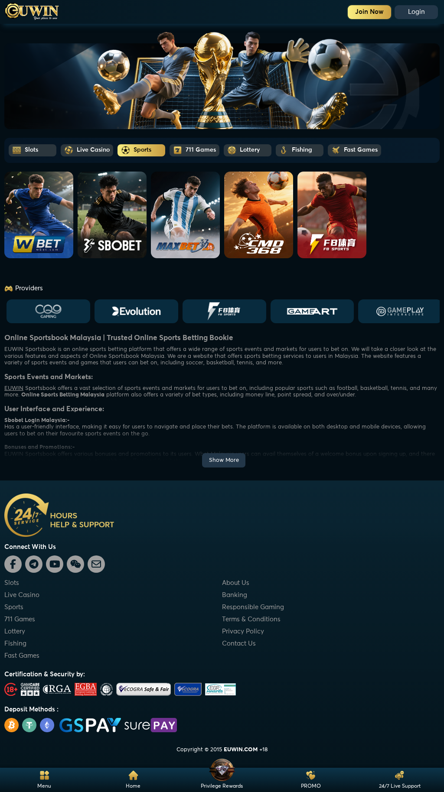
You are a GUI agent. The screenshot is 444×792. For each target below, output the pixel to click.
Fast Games (21, 655)
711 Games (19, 619)
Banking (234, 595)
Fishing (15, 643)
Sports (13, 607)
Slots (11, 583)
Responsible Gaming (253, 607)
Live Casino (21, 595)
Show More (224, 460)
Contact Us (239, 643)
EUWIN (13, 388)
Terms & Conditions (251, 619)
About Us (235, 583)
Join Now (369, 12)
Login (416, 12)
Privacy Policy (243, 631)
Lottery (14, 631)
